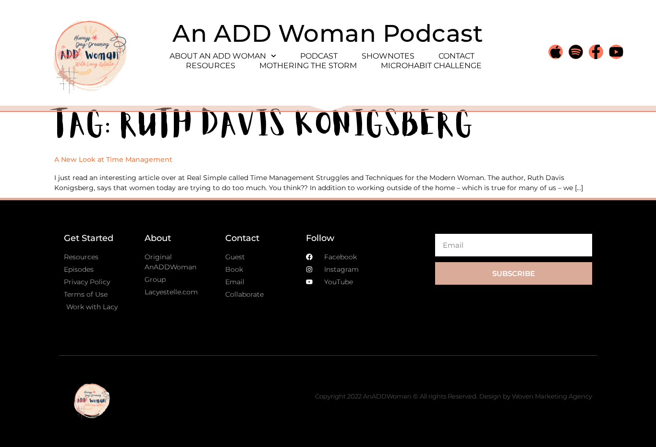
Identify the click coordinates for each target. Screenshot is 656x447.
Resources (210, 65)
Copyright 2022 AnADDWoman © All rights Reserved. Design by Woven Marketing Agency (453, 396)
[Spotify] (576, 52)
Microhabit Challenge (431, 65)
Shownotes (388, 55)
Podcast (319, 55)
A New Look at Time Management (113, 159)
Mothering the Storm (308, 65)
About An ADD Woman (218, 55)
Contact (456, 55)
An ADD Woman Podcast (327, 33)
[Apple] (555, 52)
